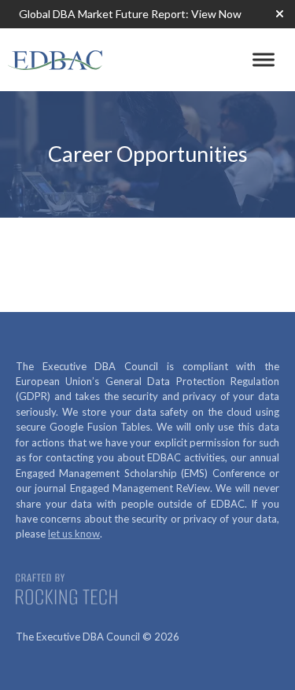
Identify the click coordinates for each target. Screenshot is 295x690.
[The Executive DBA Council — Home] (55, 60)
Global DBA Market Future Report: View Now (130, 13)
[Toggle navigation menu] (264, 60)
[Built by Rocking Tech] (71, 591)
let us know (74, 533)
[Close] (279, 14)
